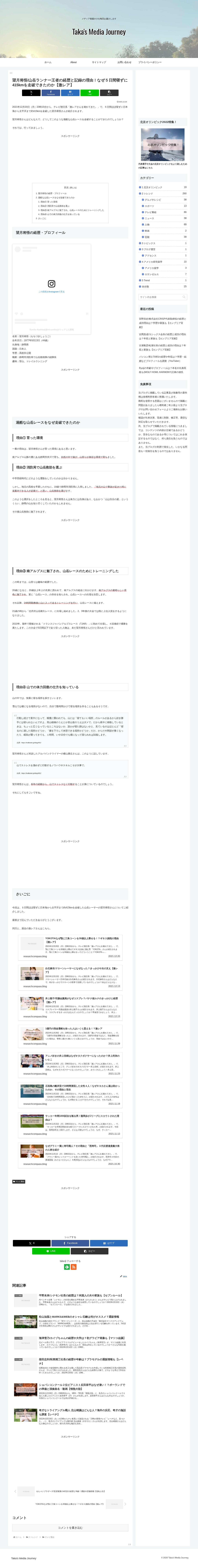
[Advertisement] (70, 158)
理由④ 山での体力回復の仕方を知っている (60, 214)
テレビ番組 (20, 1182)
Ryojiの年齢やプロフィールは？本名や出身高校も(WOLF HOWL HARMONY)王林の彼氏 (162, 370)
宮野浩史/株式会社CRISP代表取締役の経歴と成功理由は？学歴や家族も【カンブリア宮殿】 (162, 323)
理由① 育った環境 (49, 202)
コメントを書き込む (70, 1527)
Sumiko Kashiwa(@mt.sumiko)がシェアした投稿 (52, 329)
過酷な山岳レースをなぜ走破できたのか (56, 197)
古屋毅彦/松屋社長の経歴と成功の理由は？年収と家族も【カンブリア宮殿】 (162, 347)
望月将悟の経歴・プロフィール (52, 193)
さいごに (42, 218)
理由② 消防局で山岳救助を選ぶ (55, 206)
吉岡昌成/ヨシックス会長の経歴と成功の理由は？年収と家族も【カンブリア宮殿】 (162, 336)
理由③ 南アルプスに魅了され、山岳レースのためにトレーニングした (72, 210)
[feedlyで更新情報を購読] (67, 1267)
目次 (66, 187)
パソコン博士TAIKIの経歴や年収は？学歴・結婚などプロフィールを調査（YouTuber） (162, 359)
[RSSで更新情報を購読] (74, 1267)
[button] (109, 93)
